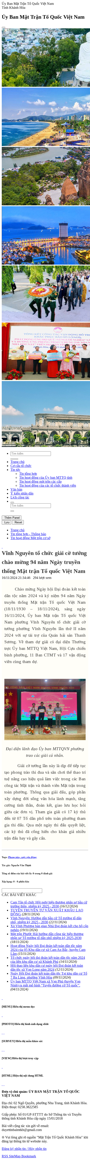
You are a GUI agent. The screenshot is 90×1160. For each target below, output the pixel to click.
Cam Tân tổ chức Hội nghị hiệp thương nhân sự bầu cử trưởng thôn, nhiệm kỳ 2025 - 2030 (48, 904)
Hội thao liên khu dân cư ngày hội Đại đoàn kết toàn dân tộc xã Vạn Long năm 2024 (46, 967)
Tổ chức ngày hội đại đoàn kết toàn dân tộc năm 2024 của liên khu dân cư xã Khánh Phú (47, 959)
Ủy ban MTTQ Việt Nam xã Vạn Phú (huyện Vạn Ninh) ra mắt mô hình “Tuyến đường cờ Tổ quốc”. (45, 983)
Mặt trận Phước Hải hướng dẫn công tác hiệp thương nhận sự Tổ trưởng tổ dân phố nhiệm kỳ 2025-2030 (46, 936)
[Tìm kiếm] (12, 502)
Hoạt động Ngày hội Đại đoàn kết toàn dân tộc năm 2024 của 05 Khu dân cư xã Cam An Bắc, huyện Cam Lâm (47, 950)
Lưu (6, 522)
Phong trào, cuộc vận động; (22, 857)
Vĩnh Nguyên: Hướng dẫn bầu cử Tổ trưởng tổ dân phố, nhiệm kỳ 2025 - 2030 (45, 920)
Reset (18, 522)
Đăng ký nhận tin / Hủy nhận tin (24, 1149)
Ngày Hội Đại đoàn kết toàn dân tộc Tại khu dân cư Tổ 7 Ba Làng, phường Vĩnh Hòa (48, 975)
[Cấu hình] (3, 1032)
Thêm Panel (11, 517)
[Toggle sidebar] (3, 27)
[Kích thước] (2, 547)
